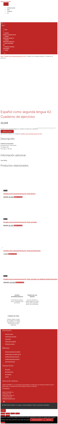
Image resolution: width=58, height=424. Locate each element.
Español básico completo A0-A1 (13, 354)
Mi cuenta (7, 369)
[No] (3, 422)
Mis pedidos (8, 374)
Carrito (7, 377)
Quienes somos (11, 7)
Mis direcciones (9, 372)
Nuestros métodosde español (8, 47)
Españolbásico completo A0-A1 (9, 33)
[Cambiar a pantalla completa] (12, 413)
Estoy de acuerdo (37, 419)
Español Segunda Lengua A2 (12, 359)
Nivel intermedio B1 (10, 361)
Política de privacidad (10, 341)
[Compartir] (7, 413)
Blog (8, 9)
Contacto (9, 11)
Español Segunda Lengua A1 (12, 356)
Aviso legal (8, 339)
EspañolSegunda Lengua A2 (8, 40)
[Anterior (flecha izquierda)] (3, 415)
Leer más (48, 419)
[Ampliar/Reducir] (17, 413)
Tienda (6, 50)
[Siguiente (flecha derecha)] (7, 415)
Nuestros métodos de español (12, 352)
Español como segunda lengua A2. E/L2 (15, 56)
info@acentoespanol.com (8, 398)
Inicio (5, 29)
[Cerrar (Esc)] (3, 413)
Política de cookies (10, 344)
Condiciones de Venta (10, 336)
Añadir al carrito (7, 131)
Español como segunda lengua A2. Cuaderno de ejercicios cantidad (19, 129)
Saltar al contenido (6, 1)
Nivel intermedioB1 (8, 44)
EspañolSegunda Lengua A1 (8, 37)
